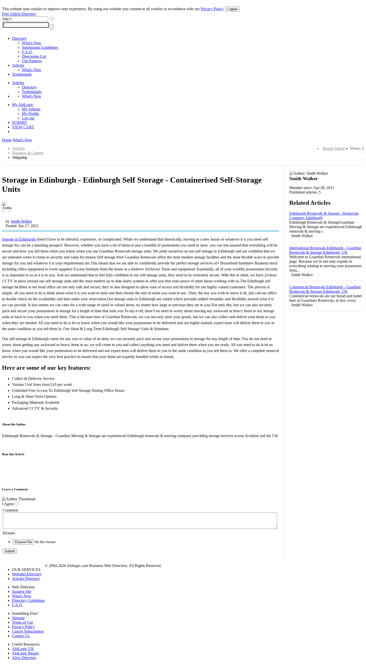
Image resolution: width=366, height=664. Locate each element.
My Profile (30, 113)
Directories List (34, 56)
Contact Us (21, 636)
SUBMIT (19, 122)
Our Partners (32, 61)
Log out (28, 118)
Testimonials (22, 74)
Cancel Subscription (28, 631)
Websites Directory (27, 574)
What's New (31, 43)
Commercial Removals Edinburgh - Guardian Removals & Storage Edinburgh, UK (325, 289)
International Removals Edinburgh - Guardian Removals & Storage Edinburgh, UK (325, 250)
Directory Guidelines (28, 600)
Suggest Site (21, 591)
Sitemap (18, 618)
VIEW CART (23, 127)
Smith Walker (21, 221)
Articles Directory (26, 578)
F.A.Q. (27, 52)
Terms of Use (22, 622)
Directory (19, 38)
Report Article (334, 148)
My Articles (31, 109)
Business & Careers (27, 153)
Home (7, 140)
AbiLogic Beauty (25, 653)
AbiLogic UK (23, 649)
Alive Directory (24, 658)
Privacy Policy (212, 9)
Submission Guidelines (40, 47)
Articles (18, 65)
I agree (232, 9)
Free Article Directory (19, 14)
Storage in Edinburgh (19, 239)
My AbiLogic (22, 104)
